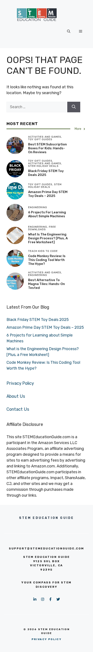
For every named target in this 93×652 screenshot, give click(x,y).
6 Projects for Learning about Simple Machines (47, 214)
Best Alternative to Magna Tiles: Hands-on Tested (46, 284)
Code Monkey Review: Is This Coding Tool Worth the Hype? (47, 260)
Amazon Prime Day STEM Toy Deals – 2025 (47, 194)
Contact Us (17, 409)
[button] (69, 31)
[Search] (73, 107)
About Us (15, 396)
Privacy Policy (20, 383)
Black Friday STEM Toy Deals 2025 (46, 173)
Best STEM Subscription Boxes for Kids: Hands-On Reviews (47, 148)
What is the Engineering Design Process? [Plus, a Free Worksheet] (48, 238)
